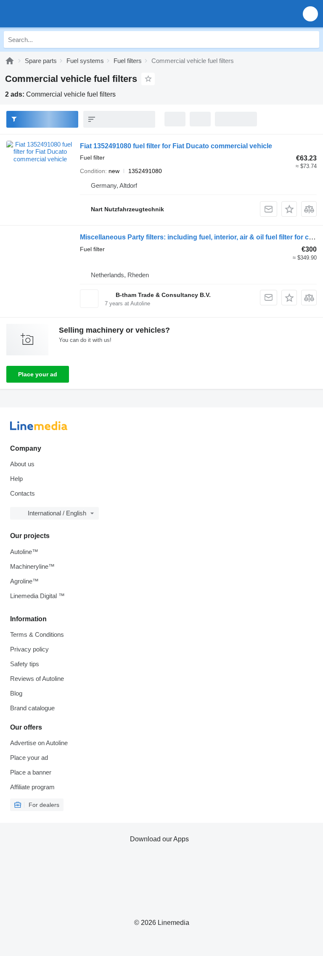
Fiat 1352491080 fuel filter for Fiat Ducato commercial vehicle (176, 146)
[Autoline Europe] (54, 13)
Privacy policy (29, 649)
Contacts (22, 493)
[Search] (310, 39)
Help (16, 478)
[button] (310, 13)
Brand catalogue (32, 708)
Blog (16, 693)
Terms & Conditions (37, 634)
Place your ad (37, 374)
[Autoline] (9, 60)
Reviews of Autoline (37, 678)
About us (22, 463)
